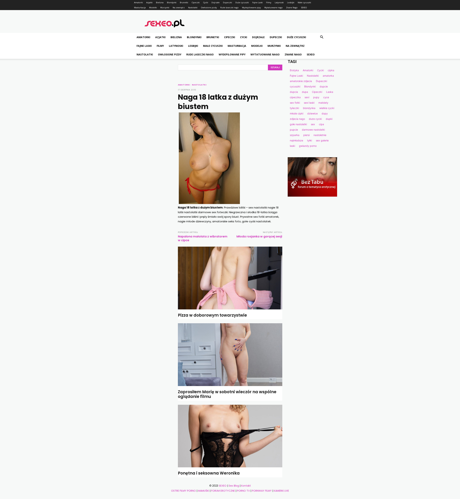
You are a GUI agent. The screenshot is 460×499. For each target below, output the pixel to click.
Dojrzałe (215, 2)
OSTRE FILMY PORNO (183, 491)
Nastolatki (192, 7)
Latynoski (279, 2)
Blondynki (171, 2)
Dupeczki (227, 2)
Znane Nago (292, 7)
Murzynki (164, 7)
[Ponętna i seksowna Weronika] (230, 436)
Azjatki (149, 2)
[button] (321, 37)
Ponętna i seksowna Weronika (209, 473)
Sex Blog (234, 485)
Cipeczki (196, 2)
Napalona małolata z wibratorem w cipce (202, 238)
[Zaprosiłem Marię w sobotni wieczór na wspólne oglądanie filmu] (230, 354)
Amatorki (138, 2)
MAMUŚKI (203, 491)
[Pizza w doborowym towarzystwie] (230, 278)
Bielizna (160, 2)
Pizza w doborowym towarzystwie (212, 315)
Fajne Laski (257, 2)
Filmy (268, 2)
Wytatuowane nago (273, 7)
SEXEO (304, 7)
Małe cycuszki (304, 2)
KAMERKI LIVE (281, 491)
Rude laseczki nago (229, 7)
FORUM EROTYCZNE (223, 491)
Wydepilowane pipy (251, 7)
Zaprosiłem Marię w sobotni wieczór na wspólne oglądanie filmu (227, 394)
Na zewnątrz (179, 7)
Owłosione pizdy (209, 7)
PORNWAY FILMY (262, 491)
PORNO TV (243, 491)
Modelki (153, 7)
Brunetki (184, 2)
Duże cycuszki (242, 2)
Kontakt (246, 485)
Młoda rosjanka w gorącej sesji (259, 236)
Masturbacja (140, 7)
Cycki (205, 2)
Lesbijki (290, 2)
